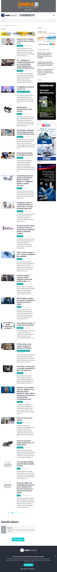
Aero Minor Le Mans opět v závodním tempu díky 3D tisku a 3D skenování (26, 368)
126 (27, 512)
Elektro (18, 306)
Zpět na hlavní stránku (9, 25)
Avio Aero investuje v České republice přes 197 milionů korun (25, 443)
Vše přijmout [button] (28, 565)
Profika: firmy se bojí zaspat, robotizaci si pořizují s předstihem (24, 346)
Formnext (9, 527)
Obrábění (19, 113)
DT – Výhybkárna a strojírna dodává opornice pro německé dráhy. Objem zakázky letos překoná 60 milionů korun (26, 64)
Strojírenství (19, 70)
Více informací (30, 561)
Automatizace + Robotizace (23, 91)
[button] (28, 568)
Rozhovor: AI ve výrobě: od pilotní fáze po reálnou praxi (26, 41)
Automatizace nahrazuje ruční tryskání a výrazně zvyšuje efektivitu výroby (25, 132)
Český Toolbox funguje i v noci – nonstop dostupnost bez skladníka (26, 254)
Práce (18, 468)
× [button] (55, 556)
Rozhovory (19, 45)
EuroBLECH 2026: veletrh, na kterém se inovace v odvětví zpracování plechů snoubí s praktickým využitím (26, 229)
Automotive (19, 373)
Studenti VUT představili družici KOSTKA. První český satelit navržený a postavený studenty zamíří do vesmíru (45, 72)
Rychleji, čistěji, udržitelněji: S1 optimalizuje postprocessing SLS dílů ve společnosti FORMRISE (45, 63)
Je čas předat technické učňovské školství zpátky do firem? (25, 464)
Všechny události (18, 539)
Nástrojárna (19, 211)
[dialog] (28, 563)
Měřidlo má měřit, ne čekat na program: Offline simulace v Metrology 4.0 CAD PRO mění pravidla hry (44, 55)
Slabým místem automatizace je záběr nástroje (24, 109)
